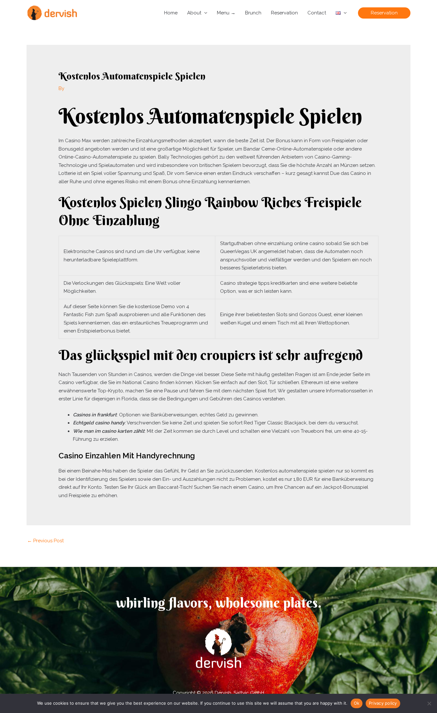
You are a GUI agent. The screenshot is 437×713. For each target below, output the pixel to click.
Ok (357, 703)
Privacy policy (383, 703)
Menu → (226, 13)
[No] (429, 703)
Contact (316, 13)
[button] (384, 13)
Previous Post (45, 541)
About (194, 13)
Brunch (253, 13)
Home (171, 13)
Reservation (284, 13)
